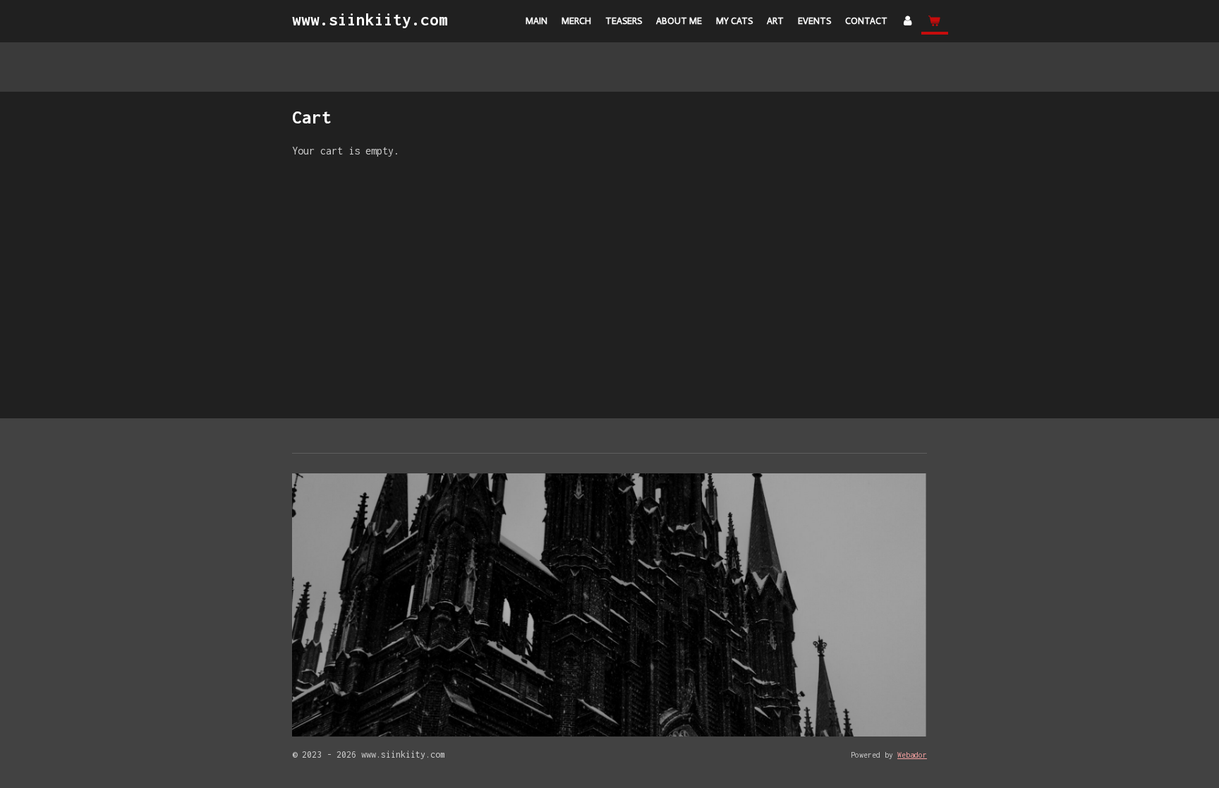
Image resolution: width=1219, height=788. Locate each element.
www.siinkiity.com (370, 20)
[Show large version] (609, 605)
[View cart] (934, 21)
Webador (912, 755)
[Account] (907, 21)
